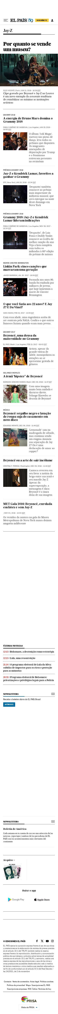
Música (6, 410)
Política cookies (46, 982)
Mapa (28, 985)
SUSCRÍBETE (42, 20)
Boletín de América (14, 829)
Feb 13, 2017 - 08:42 (37, 344)
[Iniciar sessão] (52, 20)
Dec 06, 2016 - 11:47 (42, 382)
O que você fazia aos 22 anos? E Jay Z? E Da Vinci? (27, 306)
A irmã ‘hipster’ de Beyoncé (23, 376)
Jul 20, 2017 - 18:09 (28, 275)
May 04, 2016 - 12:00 (14, 513)
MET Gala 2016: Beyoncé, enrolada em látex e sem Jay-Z (27, 506)
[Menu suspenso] (5, 20)
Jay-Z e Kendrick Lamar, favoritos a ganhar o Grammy (28, 175)
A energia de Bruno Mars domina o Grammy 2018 (28, 120)
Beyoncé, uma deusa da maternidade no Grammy (21, 337)
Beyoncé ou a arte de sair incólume (28, 460)
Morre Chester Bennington (16, 263)
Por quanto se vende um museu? (27, 46)
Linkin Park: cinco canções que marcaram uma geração (25, 268)
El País (6, 344)
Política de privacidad (16, 985)
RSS (29, 989)
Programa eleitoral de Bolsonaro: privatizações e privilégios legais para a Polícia (28, 679)
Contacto (7, 982)
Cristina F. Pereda (11, 466)
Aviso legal (34, 982)
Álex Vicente (9, 91)
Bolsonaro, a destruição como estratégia (32, 651)
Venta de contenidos (20, 982)
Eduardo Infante (10, 426)
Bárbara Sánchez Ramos (14, 382)
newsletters (10, 694)
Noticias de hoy (44, 989)
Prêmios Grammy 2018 (13, 170)
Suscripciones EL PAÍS (41, 985)
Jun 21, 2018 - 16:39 (30, 91)
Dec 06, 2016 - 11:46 (29, 426)
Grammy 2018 (9, 115)
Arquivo (8, 860)
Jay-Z (7, 31)
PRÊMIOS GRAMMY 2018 (13, 214)
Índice (34, 989)
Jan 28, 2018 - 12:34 (26, 182)
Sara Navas (8, 313)
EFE (4, 182)
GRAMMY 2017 (9, 332)
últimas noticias (13, 646)
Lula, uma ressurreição (22, 658)
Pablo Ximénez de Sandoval (15, 127)
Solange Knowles (11, 373)
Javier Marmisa (10, 275)
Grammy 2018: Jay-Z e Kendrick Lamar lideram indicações (25, 219)
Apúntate (9, 704)
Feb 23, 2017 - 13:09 (24, 313)
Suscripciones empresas (17, 989)
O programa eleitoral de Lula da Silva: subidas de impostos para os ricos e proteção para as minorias (27, 667)
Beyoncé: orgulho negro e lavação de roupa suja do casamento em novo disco (27, 417)
